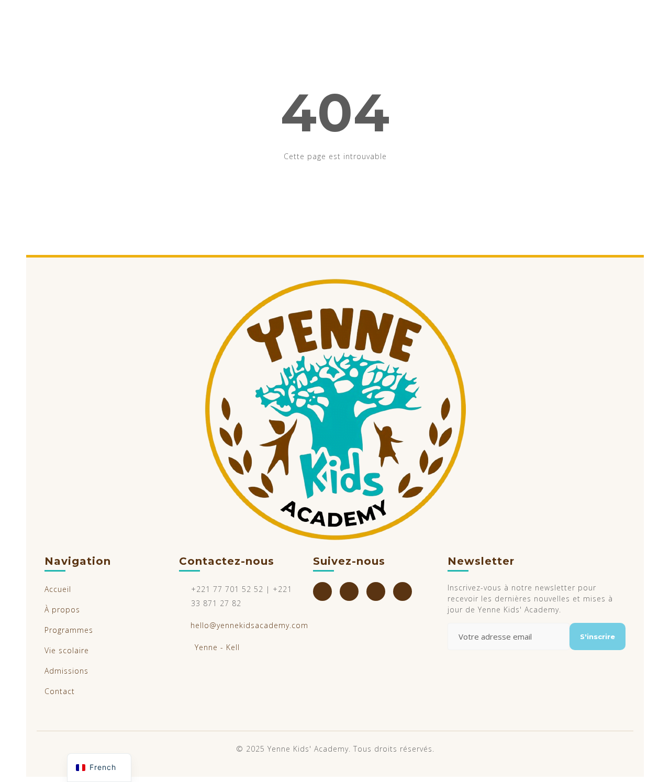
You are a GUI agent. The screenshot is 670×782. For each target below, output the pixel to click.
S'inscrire (597, 636)
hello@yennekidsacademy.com (249, 625)
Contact (59, 691)
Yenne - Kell (217, 647)
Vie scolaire (66, 650)
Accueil (57, 589)
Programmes (68, 630)
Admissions (66, 671)
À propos (62, 610)
